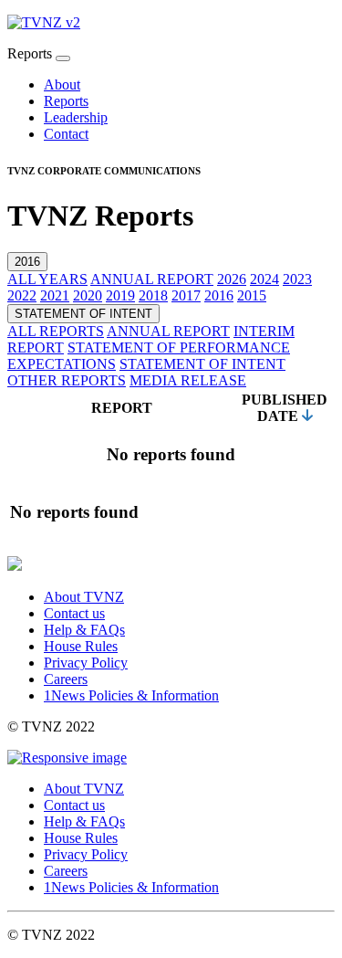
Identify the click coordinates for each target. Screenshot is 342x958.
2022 (21, 295)
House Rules (81, 646)
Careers (66, 679)
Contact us (74, 613)
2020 (87, 295)
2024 (264, 279)
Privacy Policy (86, 662)
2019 (120, 295)
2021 (54, 295)
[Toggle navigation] (63, 58)
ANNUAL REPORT (151, 279)
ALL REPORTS (55, 331)
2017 (186, 295)
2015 (251, 295)
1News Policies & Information (131, 695)
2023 (297, 279)
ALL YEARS (47, 279)
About (62, 84)
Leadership (76, 117)
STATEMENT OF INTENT (83, 314)
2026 (231, 279)
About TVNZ (84, 597)
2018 (153, 295)
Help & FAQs (84, 629)
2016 (27, 261)
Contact (66, 134)
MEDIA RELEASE (188, 380)
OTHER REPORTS (66, 380)
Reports (66, 101)
